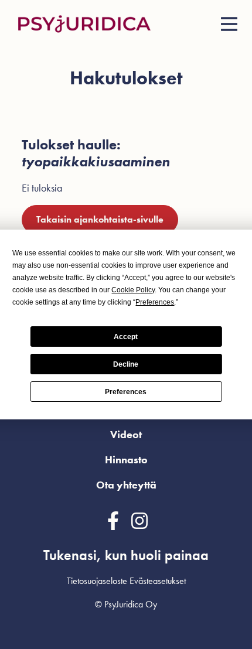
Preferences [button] (154, 302)
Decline (125, 364)
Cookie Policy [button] (133, 290)
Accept (126, 337)
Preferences (126, 392)
